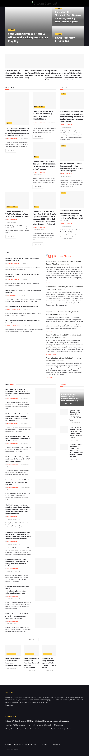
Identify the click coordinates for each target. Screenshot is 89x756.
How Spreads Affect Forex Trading (65, 39)
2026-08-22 (25, 279)
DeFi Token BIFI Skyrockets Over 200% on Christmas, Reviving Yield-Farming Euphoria (68, 16)
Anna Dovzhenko (15, 45)
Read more (10, 150)
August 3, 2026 (75, 423)
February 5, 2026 (39, 230)
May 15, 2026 (24, 138)
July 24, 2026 (74, 440)
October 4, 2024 (11, 668)
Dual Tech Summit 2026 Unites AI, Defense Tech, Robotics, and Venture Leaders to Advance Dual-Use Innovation (73, 75)
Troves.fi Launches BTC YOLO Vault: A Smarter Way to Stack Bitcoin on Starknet (17, 214)
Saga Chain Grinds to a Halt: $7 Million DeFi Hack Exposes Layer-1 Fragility (28, 37)
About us (8, 744)
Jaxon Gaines (11, 295)
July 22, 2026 (74, 459)
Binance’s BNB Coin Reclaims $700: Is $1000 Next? (21, 307)
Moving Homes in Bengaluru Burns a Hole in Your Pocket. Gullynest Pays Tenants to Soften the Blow (53, 75)
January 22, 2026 (28, 45)
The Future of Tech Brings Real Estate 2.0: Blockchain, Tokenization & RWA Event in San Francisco (44, 165)
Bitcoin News (62, 256)
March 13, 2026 (11, 222)
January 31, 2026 (12, 624)
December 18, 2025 (61, 45)
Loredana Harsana (13, 263)
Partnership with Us (57, 744)
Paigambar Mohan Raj (14, 309)
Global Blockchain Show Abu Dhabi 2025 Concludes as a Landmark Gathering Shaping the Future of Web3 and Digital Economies (71, 216)
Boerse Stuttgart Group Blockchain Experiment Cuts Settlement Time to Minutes (49, 662)
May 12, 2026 (51, 122)
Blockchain (11, 654)
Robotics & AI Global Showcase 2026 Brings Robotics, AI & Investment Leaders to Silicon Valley (70, 398)
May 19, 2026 (24, 398)
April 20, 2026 (38, 174)
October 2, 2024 (30, 670)
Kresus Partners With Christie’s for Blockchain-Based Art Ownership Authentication (31, 662)
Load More (31, 640)
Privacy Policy (44, 744)
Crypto (11, 29)
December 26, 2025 (61, 26)
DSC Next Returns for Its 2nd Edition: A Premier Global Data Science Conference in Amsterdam (18, 616)
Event (9, 123)
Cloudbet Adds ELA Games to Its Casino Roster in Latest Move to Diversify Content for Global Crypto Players (17, 392)
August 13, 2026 (67, 403)
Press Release (39, 107)
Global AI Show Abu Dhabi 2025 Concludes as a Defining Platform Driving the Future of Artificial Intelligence (16, 562)
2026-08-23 (25, 263)
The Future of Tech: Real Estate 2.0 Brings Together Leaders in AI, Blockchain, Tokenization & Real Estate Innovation (17, 417)
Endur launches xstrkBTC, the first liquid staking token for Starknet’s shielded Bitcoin (43, 115)
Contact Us (17, 744)
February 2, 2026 (66, 127)
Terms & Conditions (30, 744)
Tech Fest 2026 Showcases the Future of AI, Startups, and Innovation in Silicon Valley (76, 415)
